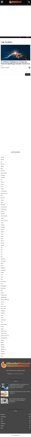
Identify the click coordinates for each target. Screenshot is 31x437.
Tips (2, 322)
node (2, 274)
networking (3, 270)
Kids (2, 249)
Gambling (3, 227)
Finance (2, 218)
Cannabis (3, 177)
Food (2, 222)
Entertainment (4, 206)
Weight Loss (3, 349)
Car (1, 179)
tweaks (2, 328)
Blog (2, 168)
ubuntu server (4, 333)
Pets (2, 283)
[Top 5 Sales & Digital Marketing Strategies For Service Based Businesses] (4, 401)
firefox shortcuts (4, 220)
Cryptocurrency (4, 193)
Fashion (2, 211)
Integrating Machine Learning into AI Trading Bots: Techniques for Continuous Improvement (19, 386)
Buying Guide (4, 173)
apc (1, 161)
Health (2, 236)
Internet (2, 245)
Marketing (3, 258)
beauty (2, 166)
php (1, 290)
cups (2, 195)
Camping (3, 175)
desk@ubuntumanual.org (18, 373)
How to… (3, 240)
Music (2, 265)
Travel (2, 326)
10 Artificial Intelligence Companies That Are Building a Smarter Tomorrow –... (15, 63)
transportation (4, 324)
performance (3, 281)
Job (1, 247)
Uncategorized (4, 337)
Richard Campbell (5, 67)
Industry (2, 243)
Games (2, 229)
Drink (2, 202)
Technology (3, 319)
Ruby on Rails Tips (5, 299)
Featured (3, 213)
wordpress (3, 353)
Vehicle (2, 340)
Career (2, 182)
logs (2, 256)
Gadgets (2, 225)
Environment (3, 209)
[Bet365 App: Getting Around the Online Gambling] (4, 393)
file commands (4, 216)
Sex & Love (3, 306)
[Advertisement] (15, 21)
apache (2, 159)
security (2, 301)
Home (2, 39)
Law (1, 252)
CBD (2, 186)
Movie (2, 263)
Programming (4, 295)
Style (2, 317)
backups (2, 164)
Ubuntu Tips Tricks (5, 335)
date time (3, 197)
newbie (2, 272)
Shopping (3, 310)
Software (3, 313)
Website (2, 344)
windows (2, 351)
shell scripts (3, 308)
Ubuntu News (4, 331)
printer (2, 292)
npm (2, 277)
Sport (2, 315)
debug (2, 200)
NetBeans (3, 267)
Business (3, 170)
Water (2, 342)
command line (4, 191)
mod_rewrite (3, 261)
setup (2, 304)
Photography (3, 286)
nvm (2, 279)
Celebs (2, 188)
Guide (2, 234)
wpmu (2, 356)
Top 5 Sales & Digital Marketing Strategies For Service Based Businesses (17, 400)
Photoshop (3, 288)
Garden (2, 231)
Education (3, 204)
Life (1, 254)
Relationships (4, 297)
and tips (2, 157)
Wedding (3, 347)
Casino (2, 184)
